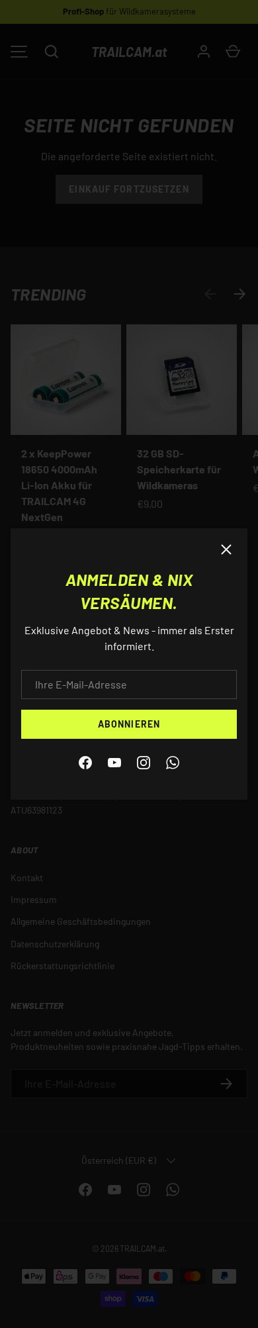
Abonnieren (129, 724)
